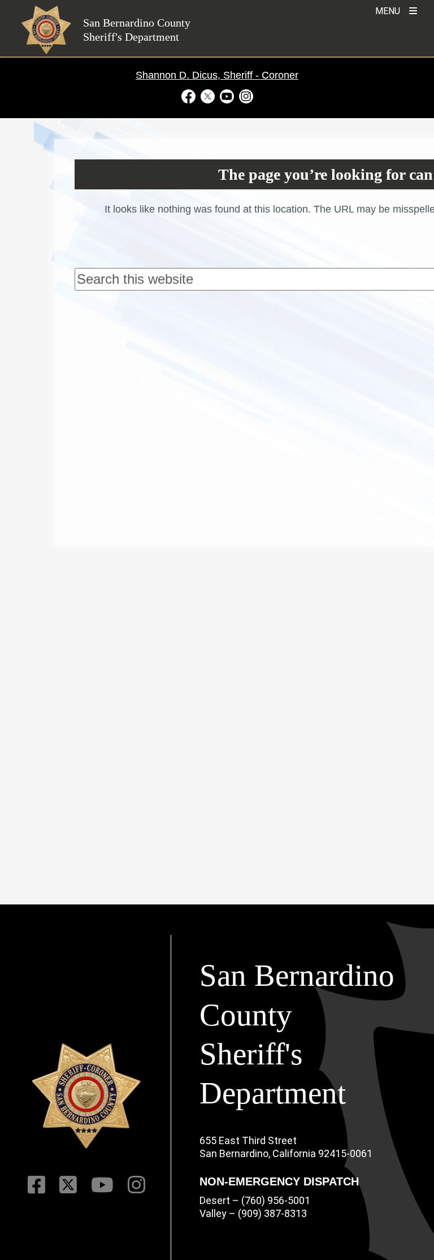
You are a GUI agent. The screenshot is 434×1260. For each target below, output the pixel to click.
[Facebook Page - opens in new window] (189, 95)
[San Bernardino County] (86, 1096)
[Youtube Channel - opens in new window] (226, 95)
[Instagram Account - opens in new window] (244, 95)
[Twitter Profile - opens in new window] (207, 95)
